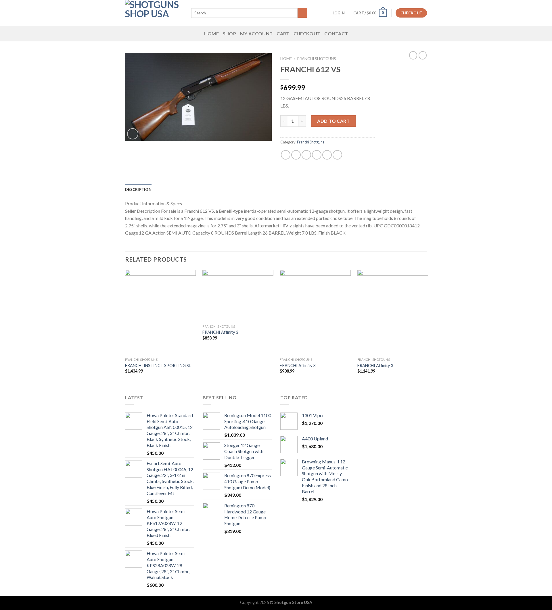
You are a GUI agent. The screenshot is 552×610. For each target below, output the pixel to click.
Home (211, 33)
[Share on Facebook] (285, 155)
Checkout (307, 33)
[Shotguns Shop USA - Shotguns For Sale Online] (154, 13)
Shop (229, 33)
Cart (283, 33)
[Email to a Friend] (306, 155)
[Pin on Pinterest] (316, 155)
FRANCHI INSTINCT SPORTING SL (158, 365)
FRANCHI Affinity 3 (220, 332)
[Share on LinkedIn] (337, 155)
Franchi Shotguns (316, 58)
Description (138, 189)
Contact (336, 33)
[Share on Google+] (327, 155)
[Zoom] (132, 133)
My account (256, 33)
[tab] (138, 189)
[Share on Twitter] (296, 155)
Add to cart (333, 121)
